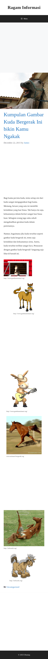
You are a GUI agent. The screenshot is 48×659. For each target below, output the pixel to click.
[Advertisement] (24, 47)
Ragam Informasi (24, 7)
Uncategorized (13, 587)
